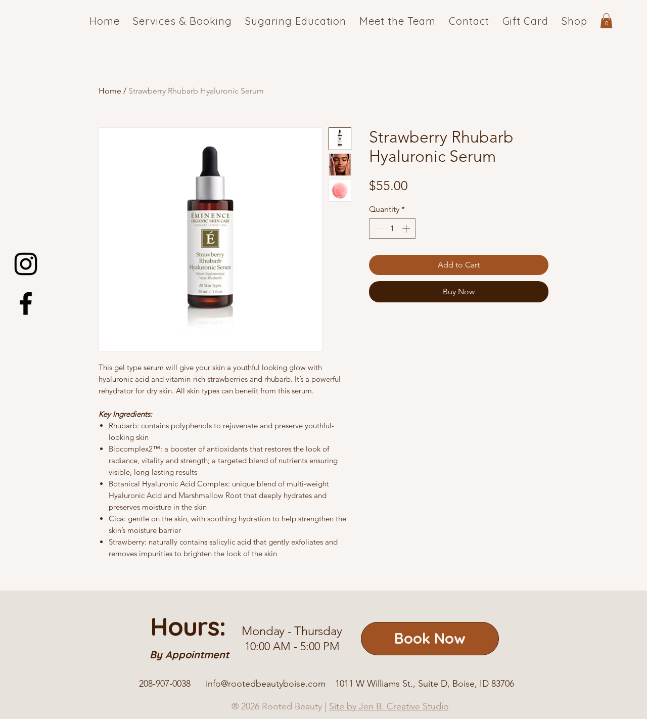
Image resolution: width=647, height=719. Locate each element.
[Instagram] (26, 264)
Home (110, 91)
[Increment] (407, 228)
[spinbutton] (392, 228)
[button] (606, 20)
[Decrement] (378, 228)
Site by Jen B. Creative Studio (389, 706)
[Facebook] (26, 303)
